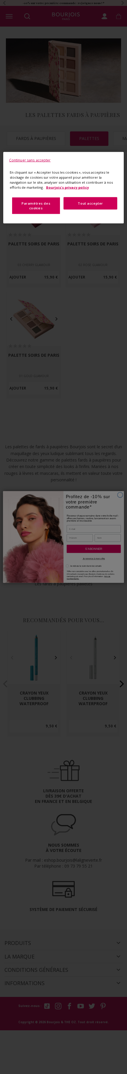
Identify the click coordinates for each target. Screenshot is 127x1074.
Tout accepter (90, 203)
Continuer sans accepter (30, 159)
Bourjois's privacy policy (67, 187)
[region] (63, 187)
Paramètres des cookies (36, 205)
